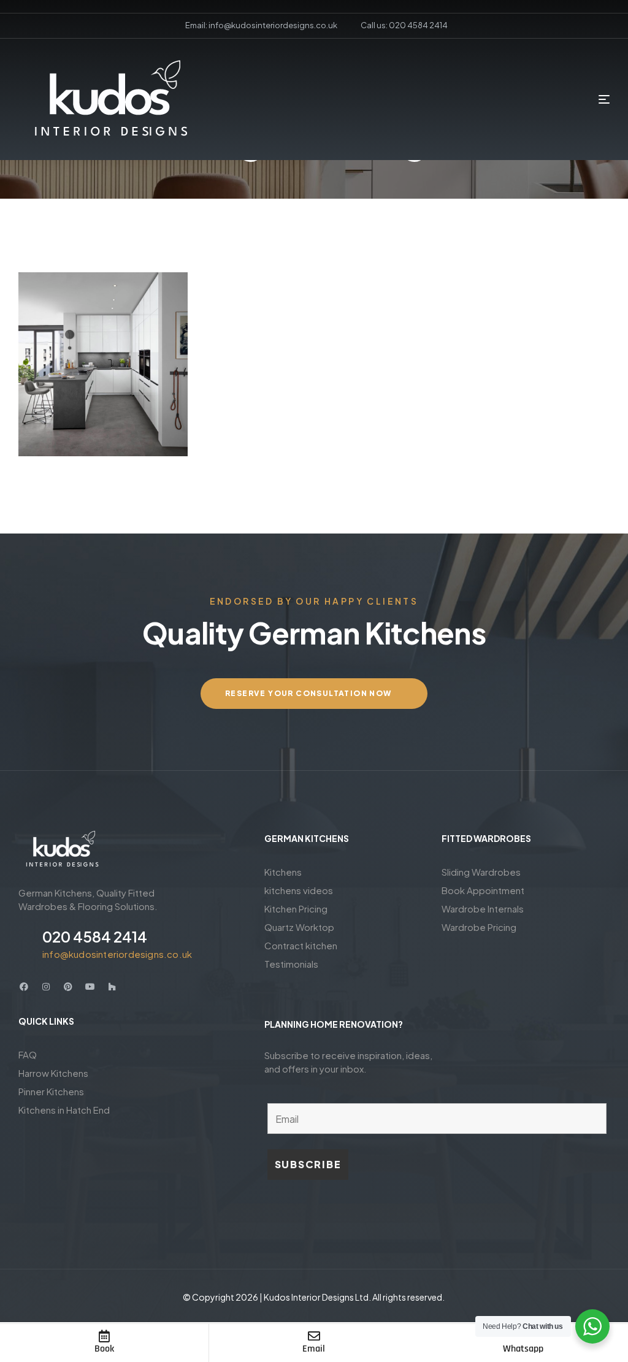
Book (104, 1348)
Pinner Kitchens (51, 1091)
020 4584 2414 (94, 936)
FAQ (27, 1054)
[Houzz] (112, 986)
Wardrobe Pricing (479, 927)
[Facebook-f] (24, 986)
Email (313, 1348)
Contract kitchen (300, 945)
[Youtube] (90, 986)
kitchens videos (298, 890)
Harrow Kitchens (53, 1073)
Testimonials (291, 964)
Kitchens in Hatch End (64, 1109)
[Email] (314, 1336)
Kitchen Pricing (295, 908)
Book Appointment (483, 890)
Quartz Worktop (299, 927)
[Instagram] (46, 986)
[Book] (104, 1336)
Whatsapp (523, 1348)
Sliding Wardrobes (481, 872)
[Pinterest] (68, 986)
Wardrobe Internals (483, 908)
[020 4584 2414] (25, 943)
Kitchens (283, 872)
